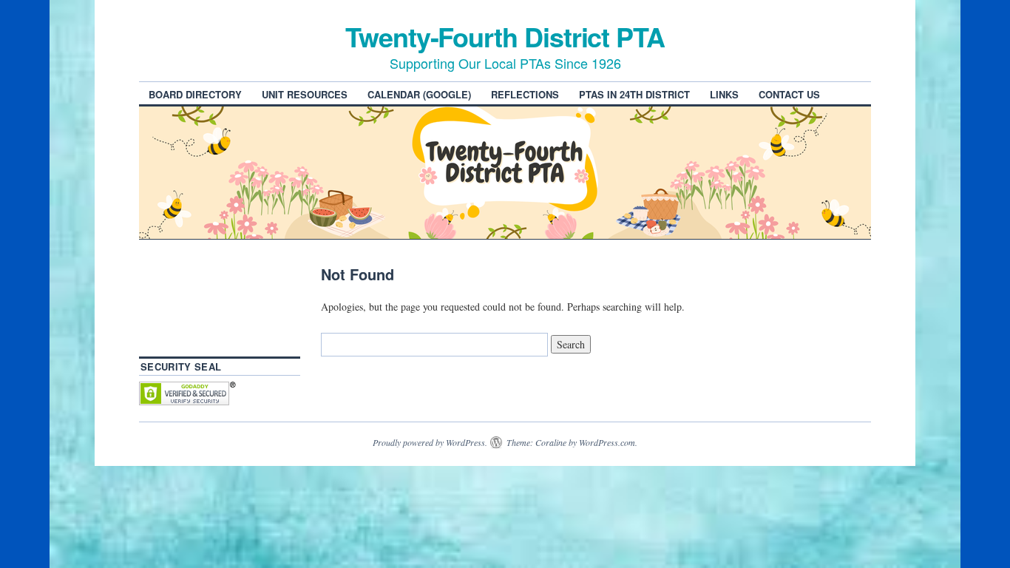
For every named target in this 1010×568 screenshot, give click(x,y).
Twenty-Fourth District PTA (505, 36)
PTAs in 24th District (634, 94)
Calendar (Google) (419, 94)
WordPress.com (607, 442)
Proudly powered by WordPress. (430, 442)
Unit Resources (305, 94)
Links (724, 94)
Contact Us (789, 94)
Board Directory (195, 94)
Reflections (525, 94)
